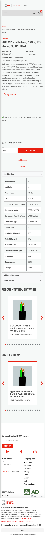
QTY (3, 147)
